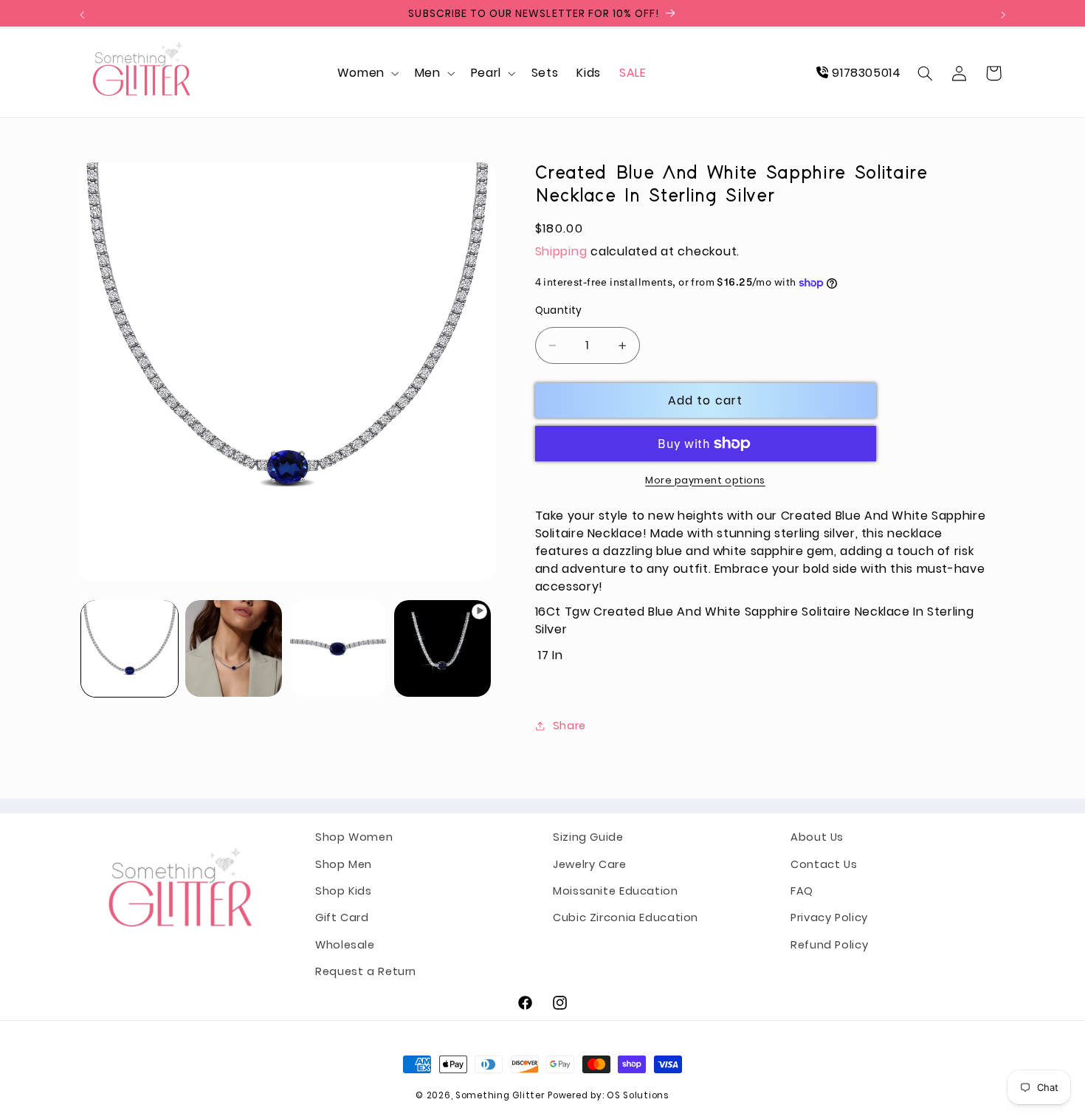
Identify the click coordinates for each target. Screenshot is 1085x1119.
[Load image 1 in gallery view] (129, 648)
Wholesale (345, 944)
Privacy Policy (829, 918)
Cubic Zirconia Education (625, 918)
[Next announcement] (1003, 14)
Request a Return (365, 971)
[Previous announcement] (82, 14)
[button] (366, 73)
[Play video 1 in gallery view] (442, 648)
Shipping (561, 251)
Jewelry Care (590, 864)
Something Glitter (500, 1095)
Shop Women (354, 837)
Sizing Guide (588, 837)
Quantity (558, 310)
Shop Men (343, 864)
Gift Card (342, 918)
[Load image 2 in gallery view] (233, 648)
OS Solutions (638, 1095)
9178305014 (865, 72)
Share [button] (569, 725)
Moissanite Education (615, 891)
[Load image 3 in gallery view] (338, 648)
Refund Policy (829, 944)
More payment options (705, 480)
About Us (817, 837)
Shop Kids (343, 891)
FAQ (801, 891)
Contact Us (823, 864)
